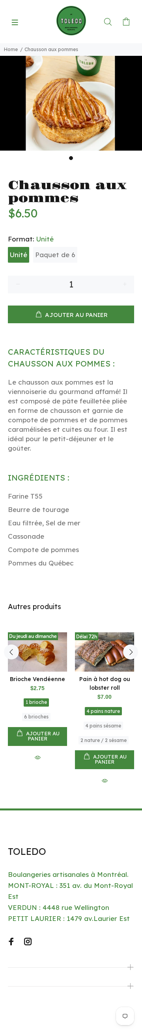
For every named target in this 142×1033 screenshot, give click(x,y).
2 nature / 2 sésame (103, 740)
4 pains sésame (103, 726)
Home (11, 49)
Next (130, 651)
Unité (18, 254)
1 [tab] (71, 158)
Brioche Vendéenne (37, 679)
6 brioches (36, 717)
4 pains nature (103, 711)
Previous (11, 651)
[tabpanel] (71, 103)
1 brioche (36, 702)
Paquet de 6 (55, 254)
